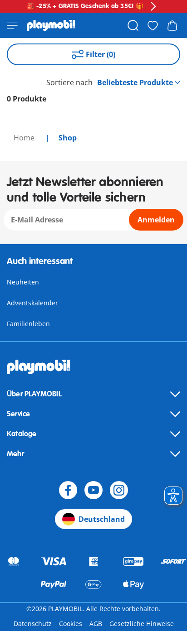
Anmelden (156, 220)
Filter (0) (100, 54)
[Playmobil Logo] (51, 25)
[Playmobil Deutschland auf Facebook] (68, 490)
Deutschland (102, 519)
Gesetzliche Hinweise (141, 623)
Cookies (70, 623)
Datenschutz (33, 623)
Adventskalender (32, 303)
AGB (95, 623)
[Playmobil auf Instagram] (119, 490)
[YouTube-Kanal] (93, 490)
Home (25, 138)
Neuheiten (23, 282)
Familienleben (28, 323)
